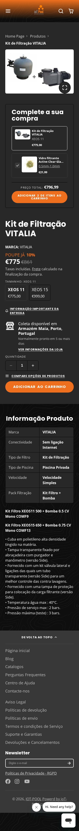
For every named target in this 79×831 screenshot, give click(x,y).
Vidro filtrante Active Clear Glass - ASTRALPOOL (51, 161)
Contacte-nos (17, 691)
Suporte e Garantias (23, 734)
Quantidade (15, 357)
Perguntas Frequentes (25, 674)
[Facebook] (8, 781)
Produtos (38, 36)
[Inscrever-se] (69, 763)
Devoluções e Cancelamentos (32, 742)
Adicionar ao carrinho (39, 386)
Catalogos (14, 666)
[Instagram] (17, 781)
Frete (36, 269)
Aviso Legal (15, 702)
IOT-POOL (33, 799)
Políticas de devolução (26, 710)
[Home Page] (39, 11)
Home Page (14, 36)
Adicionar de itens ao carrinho (39, 197)
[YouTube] (27, 781)
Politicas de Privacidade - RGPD (31, 773)
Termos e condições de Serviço (34, 726)
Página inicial (17, 650)
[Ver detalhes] (29, 164)
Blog (9, 658)
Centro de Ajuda (20, 682)
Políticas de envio (21, 718)
